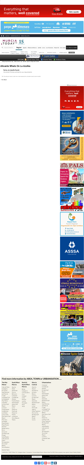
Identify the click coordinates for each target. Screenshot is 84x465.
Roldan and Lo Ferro (5, 429)
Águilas (25, 47)
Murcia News (5, 52)
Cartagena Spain (22, 452)
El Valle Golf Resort (35, 398)
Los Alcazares (5, 409)
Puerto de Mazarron (14, 412)
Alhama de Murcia (32, 47)
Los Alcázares (49, 47)
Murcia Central (34, 383)
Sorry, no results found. (11, 70)
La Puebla (4, 402)
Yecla (23, 406)
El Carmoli (4, 390)
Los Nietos (4, 413)
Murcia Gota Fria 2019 (49, 452)
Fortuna (24, 399)
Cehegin (24, 396)
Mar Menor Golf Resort (6, 417)
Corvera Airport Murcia (38, 452)
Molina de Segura (34, 408)
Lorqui (33, 406)
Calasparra (25, 391)
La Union (4, 407)
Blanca (33, 394)
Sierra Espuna (15, 418)
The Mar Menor (4, 383)
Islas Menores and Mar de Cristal (5, 393)
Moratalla (24, 403)
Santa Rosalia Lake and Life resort (5, 438)
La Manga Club (6, 397)
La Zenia (44, 436)
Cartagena (4, 389)
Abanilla (34, 387)
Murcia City (35, 413)
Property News (51, 52)
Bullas (23, 389)
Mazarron (14, 409)
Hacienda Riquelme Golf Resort (35, 402)
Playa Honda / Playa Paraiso (5, 424)
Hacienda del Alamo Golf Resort (15, 404)
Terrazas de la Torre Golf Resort (5, 443)
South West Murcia (16, 383)
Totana (13, 420)
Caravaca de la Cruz (25, 393)
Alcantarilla (35, 390)
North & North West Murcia (26, 384)
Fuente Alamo (15, 401)
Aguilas (14, 387)
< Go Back (4, 79)
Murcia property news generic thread (64, 452)
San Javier (62, 47)
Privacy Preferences (37, 456)
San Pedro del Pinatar (5, 434)
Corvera (34, 395)
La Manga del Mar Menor (5, 400)
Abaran (34, 389)
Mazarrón (56, 47)
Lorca (43, 47)
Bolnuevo (14, 394)
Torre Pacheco (5, 447)
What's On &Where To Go (24, 52)
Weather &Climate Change (14, 52)
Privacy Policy (63, 456)
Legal (68, 456)
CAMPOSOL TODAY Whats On (9, 452)
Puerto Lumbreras (15, 415)
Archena (34, 392)
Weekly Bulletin (77, 452)
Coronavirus (29, 452)
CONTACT (7, 36)
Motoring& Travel (34, 52)
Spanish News (63, 52)
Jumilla (39, 47)
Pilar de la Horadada (4, 420)
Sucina (33, 420)
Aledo (13, 389)
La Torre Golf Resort (5, 405)
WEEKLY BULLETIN (25, 36)
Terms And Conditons (54, 456)
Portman (4, 426)
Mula (23, 404)
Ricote (33, 418)
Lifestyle (41, 52)
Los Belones (5, 411)
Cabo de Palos (5, 387)
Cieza (23, 397)
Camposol (14, 395)
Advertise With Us (79, 456)
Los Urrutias (5, 414)
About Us (72, 456)
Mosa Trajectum (36, 411)
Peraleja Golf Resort (35, 415)
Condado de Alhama (15, 398)
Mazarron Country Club (45, 418)
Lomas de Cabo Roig (46, 439)
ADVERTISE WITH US (15, 36)
